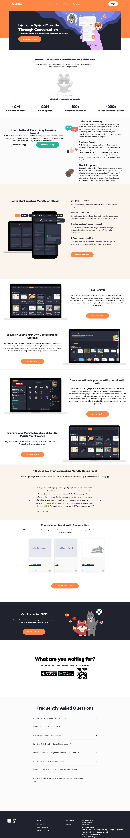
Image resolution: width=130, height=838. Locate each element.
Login (113, 4)
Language (76, 4)
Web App (66, 4)
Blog (57, 4)
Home (50, 4)
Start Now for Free (30, 39)
